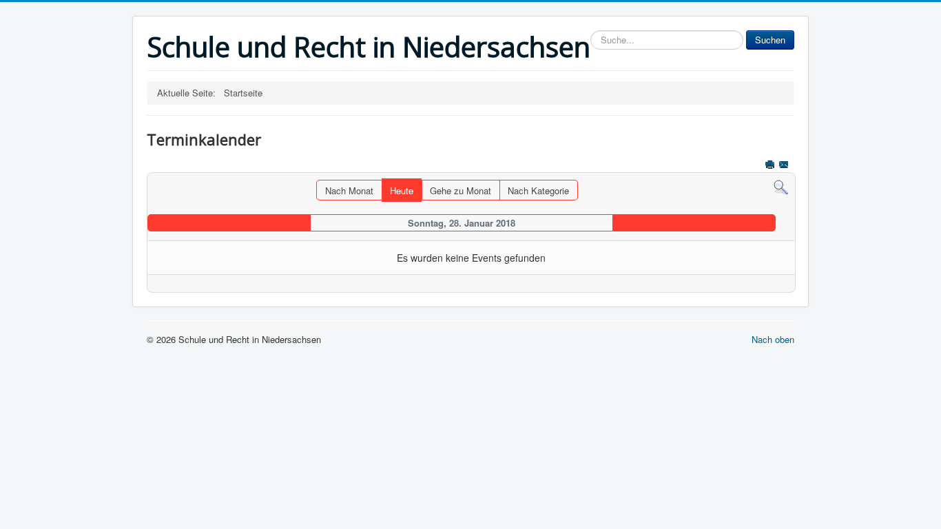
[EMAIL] (785, 165)
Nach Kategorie (538, 190)
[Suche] (781, 186)
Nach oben (773, 339)
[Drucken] (771, 165)
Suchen (770, 39)
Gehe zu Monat (460, 190)
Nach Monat (349, 190)
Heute (401, 190)
